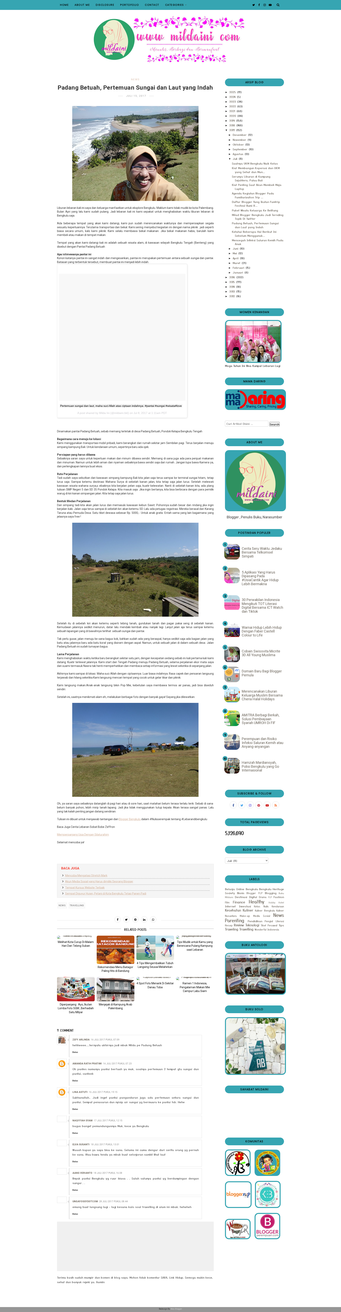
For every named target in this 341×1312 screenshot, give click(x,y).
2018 (232, 125)
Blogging (270, 893)
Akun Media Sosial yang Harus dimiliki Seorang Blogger (99, 881)
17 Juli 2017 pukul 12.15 (108, 1120)
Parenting (234, 920)
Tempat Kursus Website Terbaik (85, 887)
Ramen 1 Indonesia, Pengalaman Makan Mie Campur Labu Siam (195, 987)
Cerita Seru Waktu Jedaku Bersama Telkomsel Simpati (262, 552)
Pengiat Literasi (274, 921)
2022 (233, 106)
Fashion (279, 897)
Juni (236, 248)
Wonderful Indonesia (267, 929)
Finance (239, 902)
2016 (232, 277)
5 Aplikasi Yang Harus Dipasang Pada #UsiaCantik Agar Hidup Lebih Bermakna (260, 578)
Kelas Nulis (261, 906)
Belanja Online (234, 889)
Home (64, 5)
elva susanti (81, 1144)
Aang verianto (82, 1173)
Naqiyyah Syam (82, 1120)
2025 (233, 92)
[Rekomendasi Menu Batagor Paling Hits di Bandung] (115, 950)
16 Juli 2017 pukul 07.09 (105, 1039)
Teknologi (252, 925)
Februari (239, 268)
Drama (262, 897)
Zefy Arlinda (81, 1039)
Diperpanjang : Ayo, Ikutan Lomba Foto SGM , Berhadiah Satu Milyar (76, 1008)
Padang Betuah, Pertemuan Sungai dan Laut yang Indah (255, 225)
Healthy (256, 901)
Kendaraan (278, 906)
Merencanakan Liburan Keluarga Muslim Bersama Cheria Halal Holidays (262, 695)
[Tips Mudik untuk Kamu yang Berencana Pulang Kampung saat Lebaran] (195, 937)
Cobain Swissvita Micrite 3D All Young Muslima (261, 653)
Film (227, 902)
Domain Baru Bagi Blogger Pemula (262, 673)
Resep (229, 925)
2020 (233, 116)
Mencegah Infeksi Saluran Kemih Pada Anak (257, 242)
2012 (232, 296)
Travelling (77, 905)
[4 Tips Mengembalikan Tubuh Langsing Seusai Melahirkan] (155, 948)
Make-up (245, 916)
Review (239, 925)
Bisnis (240, 893)
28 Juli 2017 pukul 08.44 (113, 1201)
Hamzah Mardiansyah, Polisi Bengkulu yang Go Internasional (260, 766)
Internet (230, 906)
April (236, 258)
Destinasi (241, 897)
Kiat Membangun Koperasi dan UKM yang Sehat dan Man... (256, 170)
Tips (281, 925)
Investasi (245, 906)
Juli (235, 159)
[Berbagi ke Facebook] (117, 919)
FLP (270, 897)
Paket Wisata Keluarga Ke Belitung (255, 210)
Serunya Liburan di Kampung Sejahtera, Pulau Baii (251, 178)
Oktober (239, 144)
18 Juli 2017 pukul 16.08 (108, 1173)
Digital (253, 897)
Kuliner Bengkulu (265, 910)
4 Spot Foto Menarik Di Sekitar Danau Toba (155, 985)
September (240, 149)
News (135, 79)
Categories (174, 5)
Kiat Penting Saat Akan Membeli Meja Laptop (256, 187)
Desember (240, 135)
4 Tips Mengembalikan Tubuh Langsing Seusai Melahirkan (155, 965)
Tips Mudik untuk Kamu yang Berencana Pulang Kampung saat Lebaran (195, 945)
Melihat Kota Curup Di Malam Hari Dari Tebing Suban (76, 944)
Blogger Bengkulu (130, 819)
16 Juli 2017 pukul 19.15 (103, 1092)
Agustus (238, 154)
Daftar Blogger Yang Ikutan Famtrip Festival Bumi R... (256, 204)
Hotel (281, 902)
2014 (232, 287)
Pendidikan (255, 921)
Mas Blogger (176, 1309)
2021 (232, 111)
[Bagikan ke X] (126, 919)
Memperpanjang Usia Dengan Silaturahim (83, 834)
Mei (235, 253)
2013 (232, 291)
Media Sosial (261, 916)
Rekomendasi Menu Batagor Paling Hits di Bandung (115, 969)
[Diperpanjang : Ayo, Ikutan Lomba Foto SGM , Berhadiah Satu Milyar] (76, 989)
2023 (233, 101)
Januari (238, 272)
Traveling (231, 929)
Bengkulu (252, 889)
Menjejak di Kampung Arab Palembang (115, 1006)
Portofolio (129, 5)
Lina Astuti (80, 1092)
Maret (237, 263)
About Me (82, 5)
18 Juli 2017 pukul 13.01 (105, 1144)
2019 (232, 120)
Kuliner (248, 910)
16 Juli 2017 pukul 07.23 (117, 1063)
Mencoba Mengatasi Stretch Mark (86, 875)
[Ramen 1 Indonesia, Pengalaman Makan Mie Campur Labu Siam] (195, 978)
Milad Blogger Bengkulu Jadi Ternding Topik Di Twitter (257, 217)
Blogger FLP (254, 893)
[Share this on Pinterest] (135, 919)
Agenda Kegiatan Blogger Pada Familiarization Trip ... (253, 195)
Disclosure (105, 5)
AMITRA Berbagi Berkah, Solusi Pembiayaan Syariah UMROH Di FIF (260, 719)
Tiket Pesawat (269, 925)
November (240, 140)
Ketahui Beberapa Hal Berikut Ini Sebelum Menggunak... (254, 234)
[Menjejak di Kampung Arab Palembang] (115, 989)
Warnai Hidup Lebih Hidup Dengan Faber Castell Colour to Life (262, 631)
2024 (233, 97)
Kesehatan (233, 910)
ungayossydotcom (85, 1201)
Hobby (272, 902)
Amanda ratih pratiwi (87, 1063)
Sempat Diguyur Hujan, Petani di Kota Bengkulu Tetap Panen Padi (105, 893)
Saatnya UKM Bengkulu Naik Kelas (255, 163)
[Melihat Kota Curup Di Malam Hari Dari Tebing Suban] (76, 937)
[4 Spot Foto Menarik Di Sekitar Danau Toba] (155, 978)
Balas (75, 1052)
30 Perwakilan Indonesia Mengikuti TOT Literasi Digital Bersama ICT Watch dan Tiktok (262, 605)
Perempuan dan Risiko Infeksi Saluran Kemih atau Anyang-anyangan (262, 743)
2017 (232, 130)
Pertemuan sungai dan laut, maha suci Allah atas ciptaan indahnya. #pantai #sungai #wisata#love (121, 405)
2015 (232, 282)
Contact (152, 5)
